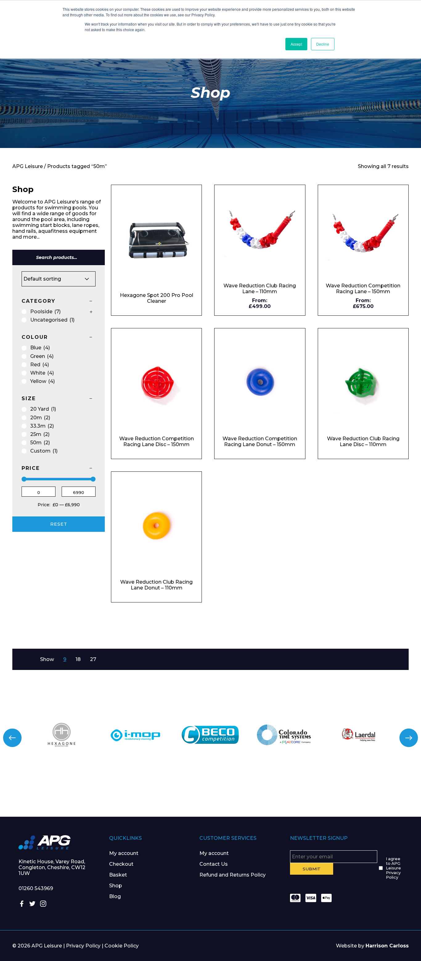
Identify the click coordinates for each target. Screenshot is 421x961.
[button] (12, 738)
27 (93, 659)
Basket (118, 875)
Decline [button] (322, 44)
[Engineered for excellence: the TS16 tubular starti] (316, 793)
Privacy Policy (83, 946)
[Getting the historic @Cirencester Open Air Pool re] (105, 793)
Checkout (121, 864)
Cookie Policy (121, 946)
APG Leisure (27, 166)
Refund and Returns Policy (232, 875)
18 (78, 659)
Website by (372, 946)
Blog (115, 896)
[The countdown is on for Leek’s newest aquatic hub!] (386, 793)
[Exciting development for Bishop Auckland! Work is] (246, 793)
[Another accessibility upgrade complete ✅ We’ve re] (35, 793)
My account (123, 853)
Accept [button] (296, 44)
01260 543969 (35, 888)
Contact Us (213, 864)
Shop (115, 886)
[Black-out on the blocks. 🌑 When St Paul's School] (175, 793)
